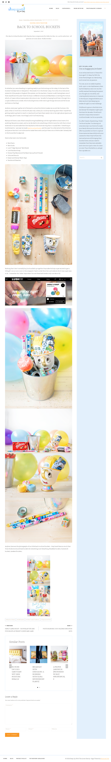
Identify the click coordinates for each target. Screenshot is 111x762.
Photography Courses (94, 8)
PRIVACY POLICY (21, 758)
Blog (57, 8)
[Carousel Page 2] (40, 687)
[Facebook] (3, 2)
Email (31, 729)
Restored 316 (105, 758)
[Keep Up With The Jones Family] (17, 8)
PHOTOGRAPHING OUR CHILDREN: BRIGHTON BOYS (57, 628)
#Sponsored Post (46, 619)
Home (51, 8)
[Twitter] (6, 2)
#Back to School (10, 619)
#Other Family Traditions (32, 619)
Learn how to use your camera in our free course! (96, 2)
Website (54, 729)
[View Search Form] (105, 8)
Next (67, 666)
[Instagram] (9, 2)
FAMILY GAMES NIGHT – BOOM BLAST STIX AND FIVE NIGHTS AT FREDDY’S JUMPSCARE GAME (20, 628)
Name (8, 729)
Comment (9, 705)
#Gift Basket (20, 619)
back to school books (34, 128)
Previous (10, 666)
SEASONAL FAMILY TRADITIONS (38, 23)
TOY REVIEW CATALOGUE (37, 758)
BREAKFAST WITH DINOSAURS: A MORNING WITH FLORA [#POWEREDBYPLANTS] (38, 674)
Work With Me (78, 8)
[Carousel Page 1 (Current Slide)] (38, 687)
